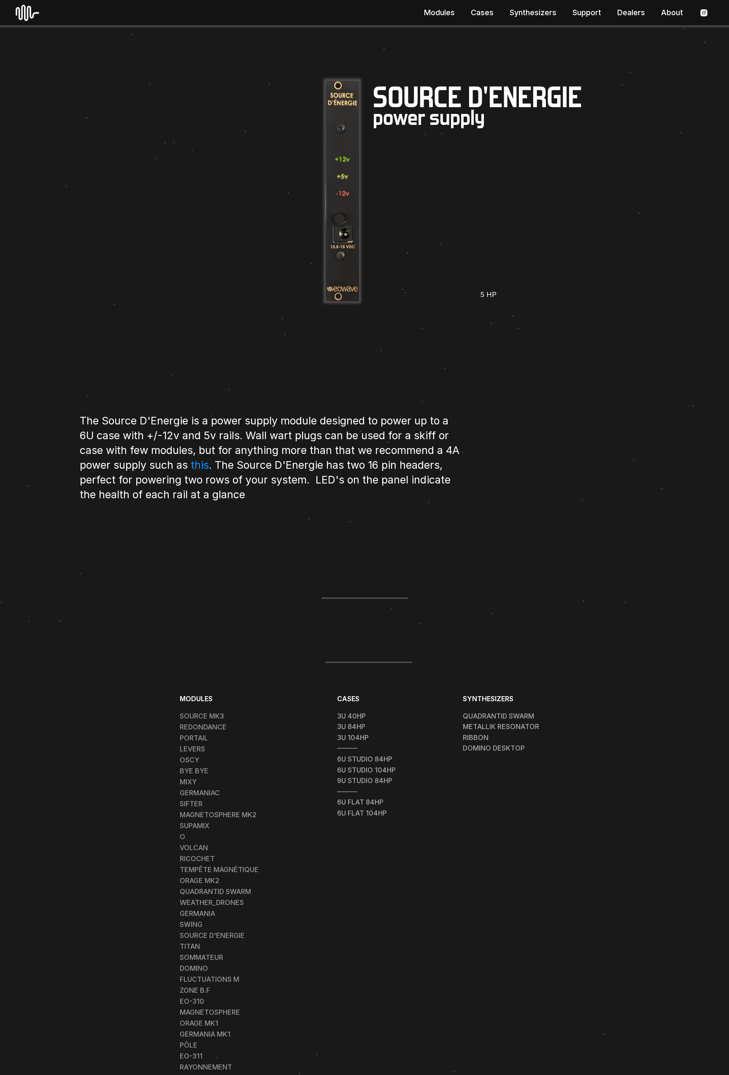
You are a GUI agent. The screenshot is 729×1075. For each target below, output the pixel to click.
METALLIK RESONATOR (501, 726)
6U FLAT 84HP (360, 802)
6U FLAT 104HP (362, 813)
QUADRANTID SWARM (498, 716)
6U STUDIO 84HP (364, 759)
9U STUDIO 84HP (364, 780)
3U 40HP (351, 716)
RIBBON (476, 737)
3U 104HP (353, 737)
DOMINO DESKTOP (494, 748)
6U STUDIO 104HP (366, 770)
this (200, 465)
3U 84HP (351, 726)
